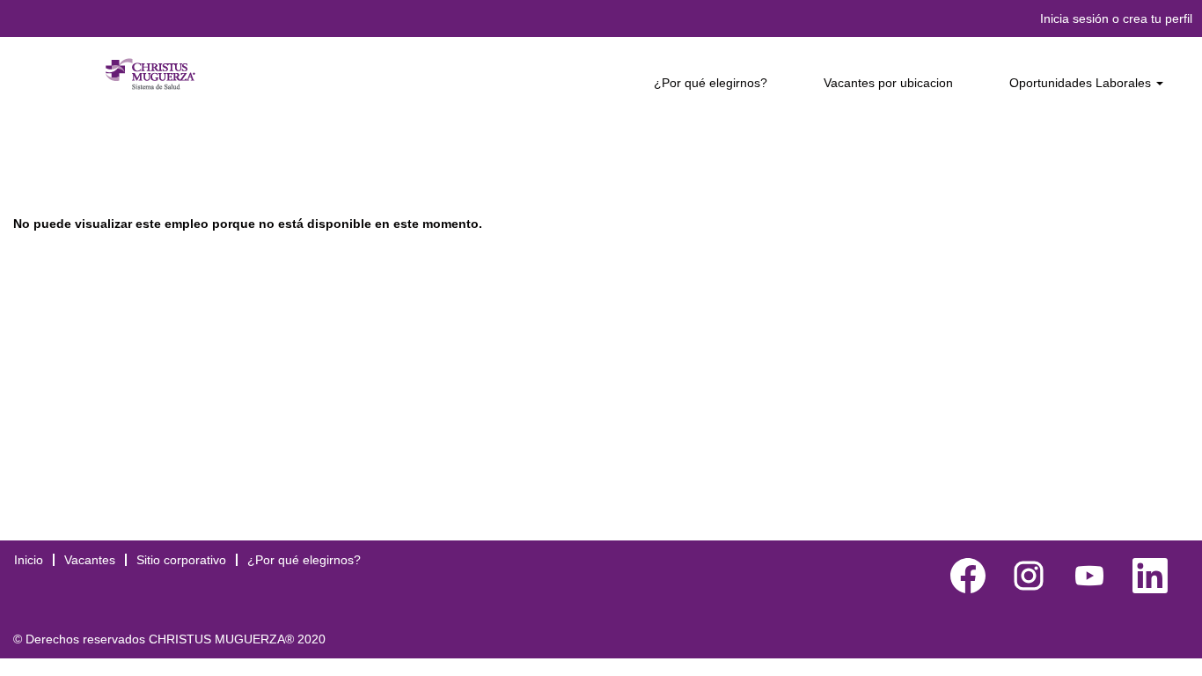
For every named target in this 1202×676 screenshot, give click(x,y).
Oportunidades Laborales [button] (1081, 83)
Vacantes (89, 560)
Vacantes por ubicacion (888, 83)
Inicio (28, 560)
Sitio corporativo (181, 560)
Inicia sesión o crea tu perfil (1116, 18)
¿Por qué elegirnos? (710, 83)
